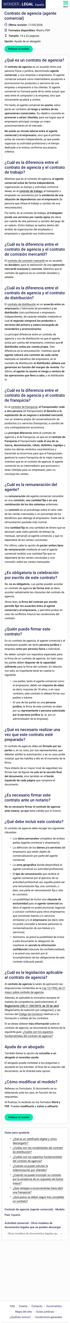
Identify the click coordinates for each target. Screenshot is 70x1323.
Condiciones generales (48, 1317)
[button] (61, 1233)
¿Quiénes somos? (20, 1317)
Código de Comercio (31, 1014)
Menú (65, 6)
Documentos (54, 1306)
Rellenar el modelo (18, 48)
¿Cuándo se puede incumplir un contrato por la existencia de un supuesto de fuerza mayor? (38, 1179)
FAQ (12, 1306)
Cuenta (23, 1306)
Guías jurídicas (45, 1311)
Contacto (36, 1306)
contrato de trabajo (30, 191)
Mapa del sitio (23, 1311)
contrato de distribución (21, 304)
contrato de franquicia (24, 407)
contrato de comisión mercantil (26, 260)
